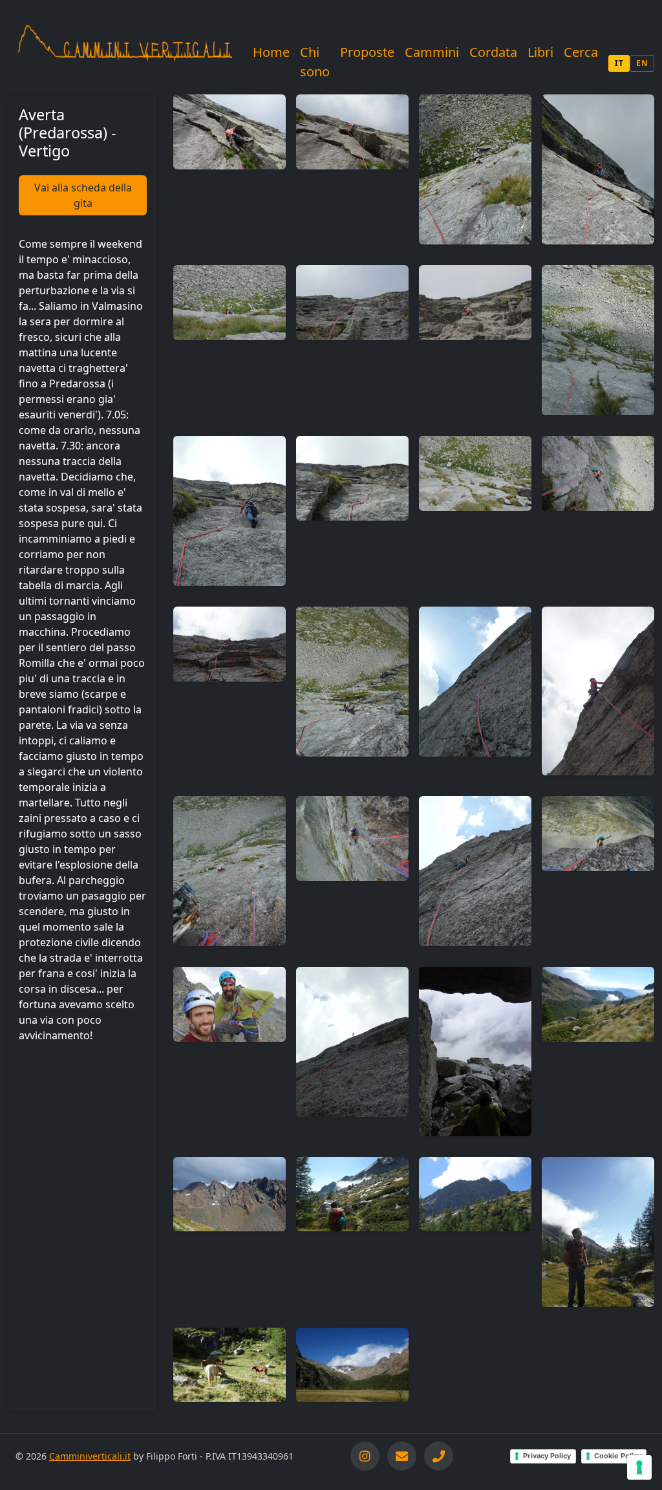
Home (271, 52)
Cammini (432, 52)
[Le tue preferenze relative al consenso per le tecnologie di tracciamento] (639, 1467)
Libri (540, 52)
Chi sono (315, 61)
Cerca (581, 52)
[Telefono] (438, 1456)
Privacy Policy (547, 1455)
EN (642, 63)
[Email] (401, 1456)
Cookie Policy (617, 1455)
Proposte (367, 52)
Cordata (493, 52)
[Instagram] (364, 1456)
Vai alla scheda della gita (83, 195)
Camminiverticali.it (90, 1456)
